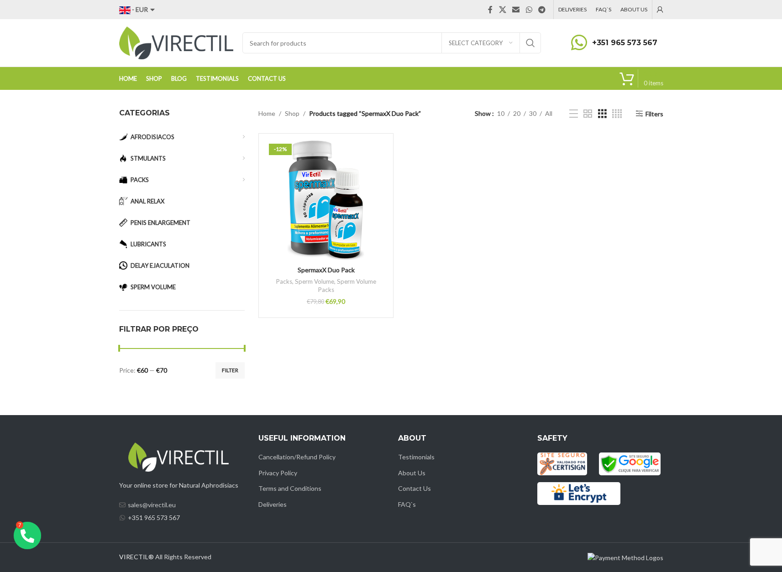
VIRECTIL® (136, 557)
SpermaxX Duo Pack (326, 270)
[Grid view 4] (617, 114)
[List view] (573, 114)
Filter (230, 370)
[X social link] (502, 9)
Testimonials (416, 457)
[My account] (660, 9)
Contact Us (414, 488)
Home (266, 113)
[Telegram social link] (541, 9)
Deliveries (272, 504)
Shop (292, 113)
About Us (411, 473)
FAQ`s (407, 504)
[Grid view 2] (587, 114)
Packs (284, 281)
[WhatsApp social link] (529, 9)
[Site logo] (176, 42)
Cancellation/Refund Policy (297, 457)
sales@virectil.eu (152, 505)
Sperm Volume (314, 281)
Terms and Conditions (289, 488)
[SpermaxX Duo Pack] (326, 200)
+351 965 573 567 (624, 42)
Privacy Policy (277, 473)
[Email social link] (516, 9)
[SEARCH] (530, 42)
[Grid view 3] (602, 114)
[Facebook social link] (490, 9)
